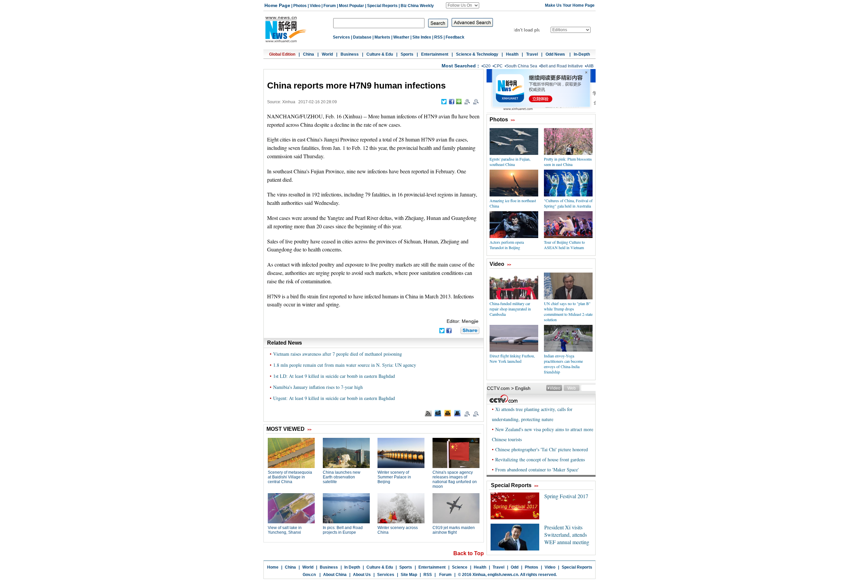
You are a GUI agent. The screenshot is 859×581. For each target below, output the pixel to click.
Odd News (556, 54)
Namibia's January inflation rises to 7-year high (318, 387)
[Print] (447, 413)
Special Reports (382, 5)
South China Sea (521, 66)
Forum (329, 5)
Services (341, 37)
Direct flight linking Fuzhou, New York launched (512, 358)
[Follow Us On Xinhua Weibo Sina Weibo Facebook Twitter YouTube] (462, 5)
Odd (514, 567)
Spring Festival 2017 (566, 496)
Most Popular (351, 5)
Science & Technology (477, 54)
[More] (459, 101)
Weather (401, 37)
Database (362, 37)
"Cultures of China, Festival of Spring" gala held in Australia (568, 203)
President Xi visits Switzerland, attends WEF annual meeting (566, 534)
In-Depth (582, 54)
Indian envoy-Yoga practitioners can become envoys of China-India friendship (563, 363)
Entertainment (434, 54)
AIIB (590, 66)
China (308, 54)
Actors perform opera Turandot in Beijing (507, 244)
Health (512, 54)
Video (315, 5)
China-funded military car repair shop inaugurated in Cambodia (510, 309)
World (327, 54)
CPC (498, 66)
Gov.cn (309, 574)
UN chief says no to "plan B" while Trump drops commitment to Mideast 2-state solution (568, 311)
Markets (382, 37)
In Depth (352, 567)
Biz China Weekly (417, 5)
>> (513, 120)
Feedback (455, 37)
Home (273, 567)
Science (459, 567)
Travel (532, 54)
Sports (407, 54)
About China (335, 574)
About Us (362, 574)
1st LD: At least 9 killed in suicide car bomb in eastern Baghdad (334, 376)
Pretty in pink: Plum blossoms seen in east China (568, 161)
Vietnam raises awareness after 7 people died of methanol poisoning (337, 354)
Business (350, 54)
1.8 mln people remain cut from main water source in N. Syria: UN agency (344, 365)
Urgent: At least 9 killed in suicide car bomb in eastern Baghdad (334, 398)
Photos (300, 5)
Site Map (409, 574)
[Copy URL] (457, 413)
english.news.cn (503, 574)
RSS (438, 37)
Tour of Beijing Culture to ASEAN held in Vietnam (564, 244)
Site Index (421, 37)
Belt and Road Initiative (562, 66)
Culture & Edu (379, 54)
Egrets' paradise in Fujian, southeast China (510, 161)
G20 (487, 66)
